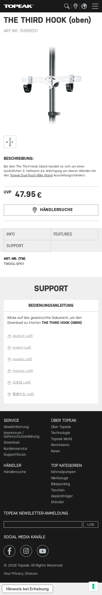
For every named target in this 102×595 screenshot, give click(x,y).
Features (62, 234)
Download (11, 442)
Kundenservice (15, 449)
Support (15, 245)
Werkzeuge (59, 478)
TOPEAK (18, 6)
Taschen (58, 490)
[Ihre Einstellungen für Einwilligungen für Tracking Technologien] (93, 586)
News (55, 451)
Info (10, 234)
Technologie (60, 433)
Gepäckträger (62, 496)
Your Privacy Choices (21, 573)
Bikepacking (60, 484)
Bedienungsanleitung (51, 305)
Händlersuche (56, 210)
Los (90, 524)
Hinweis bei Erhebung (27, 588)
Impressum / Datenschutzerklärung (21, 434)
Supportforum (15, 454)
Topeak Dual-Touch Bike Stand (31, 175)
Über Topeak (61, 427)
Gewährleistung (16, 427)
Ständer (57, 502)
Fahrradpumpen (63, 472)
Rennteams (60, 445)
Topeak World (61, 439)
